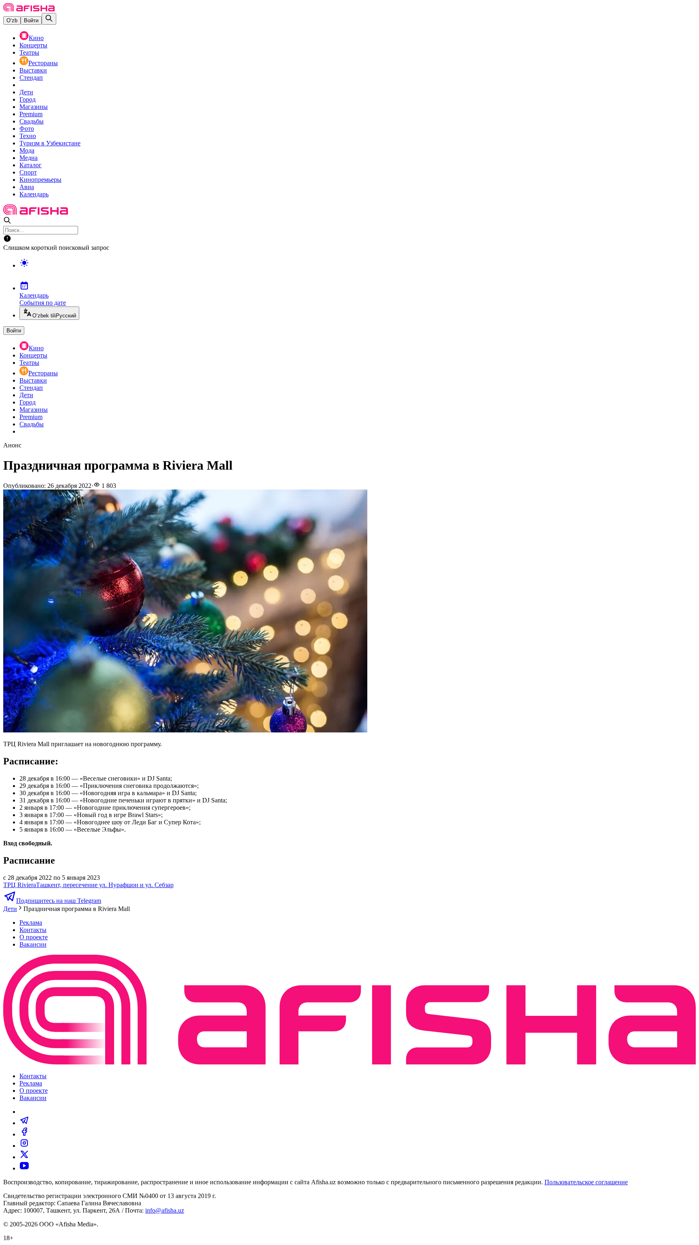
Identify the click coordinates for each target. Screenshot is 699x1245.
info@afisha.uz (164, 1210)
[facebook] (24, 1134)
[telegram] (24, 1122)
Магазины (33, 106)
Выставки (33, 70)
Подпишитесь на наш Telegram (58, 900)
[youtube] (24, 1168)
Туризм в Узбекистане (49, 143)
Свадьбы (31, 121)
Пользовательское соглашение (586, 1182)
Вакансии (33, 944)
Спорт (28, 172)
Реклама (30, 922)
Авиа (26, 186)
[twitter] (24, 1156)
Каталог (30, 165)
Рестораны (43, 63)
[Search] (49, 19)
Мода (26, 150)
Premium (30, 114)
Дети (26, 92)
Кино (36, 37)
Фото (26, 128)
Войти (31, 20)
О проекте (33, 937)
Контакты (33, 929)
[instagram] (24, 1145)
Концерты (33, 45)
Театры (29, 52)
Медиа (28, 157)
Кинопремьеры (40, 179)
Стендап (31, 77)
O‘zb (11, 20)
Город (27, 99)
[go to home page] (29, 9)
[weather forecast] (357, 271)
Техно (27, 135)
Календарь (34, 194)
